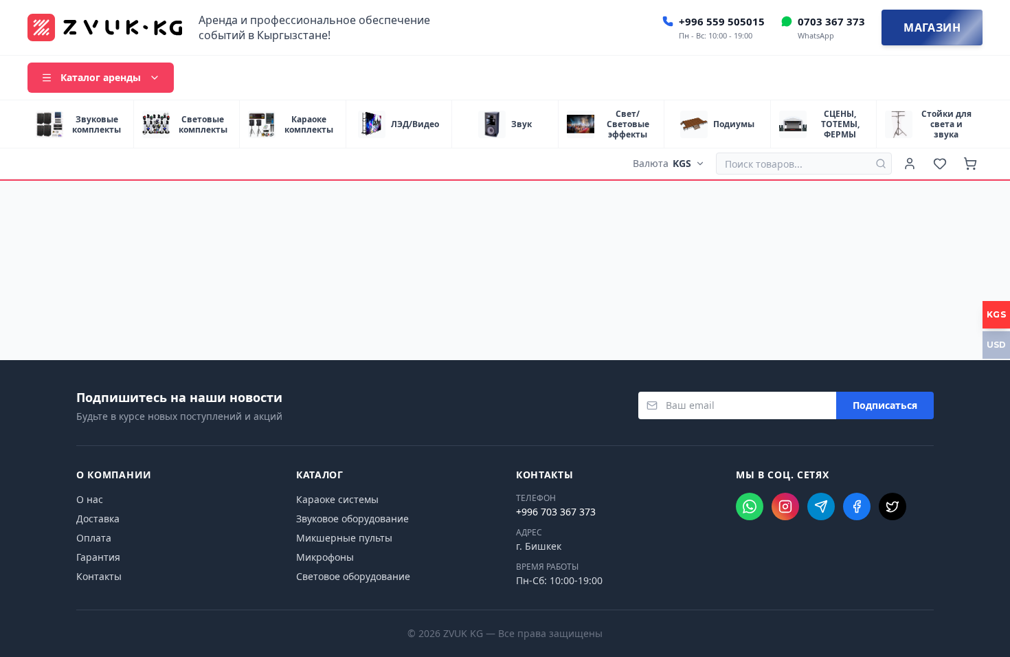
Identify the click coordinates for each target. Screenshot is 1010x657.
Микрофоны (325, 557)
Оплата (93, 537)
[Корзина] (970, 163)
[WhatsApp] (749, 506)
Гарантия (98, 557)
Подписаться (885, 405)
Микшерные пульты (344, 537)
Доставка (98, 518)
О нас (89, 499)
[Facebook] (857, 506)
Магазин (932, 27)
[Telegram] (821, 506)
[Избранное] (940, 163)
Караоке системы (337, 499)
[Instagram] (785, 506)
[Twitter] (892, 506)
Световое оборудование (353, 576)
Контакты (99, 576)
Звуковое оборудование (352, 518)
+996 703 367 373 (556, 511)
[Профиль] (909, 163)
